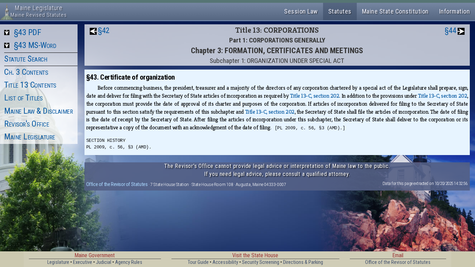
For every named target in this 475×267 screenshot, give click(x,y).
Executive (82, 262)
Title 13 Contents (30, 85)
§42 (104, 30)
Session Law (301, 11)
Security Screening (260, 262)
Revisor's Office (26, 124)
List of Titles (23, 98)
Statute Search (25, 59)
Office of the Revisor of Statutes (117, 184)
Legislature (58, 262)
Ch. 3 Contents (26, 72)
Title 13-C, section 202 (314, 95)
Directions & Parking (303, 262)
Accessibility (225, 262)
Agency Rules (128, 262)
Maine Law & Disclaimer (38, 111)
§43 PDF (27, 32)
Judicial (103, 262)
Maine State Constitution (395, 11)
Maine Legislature (29, 136)
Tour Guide (198, 262)
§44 (450, 30)
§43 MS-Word (35, 45)
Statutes (340, 11)
